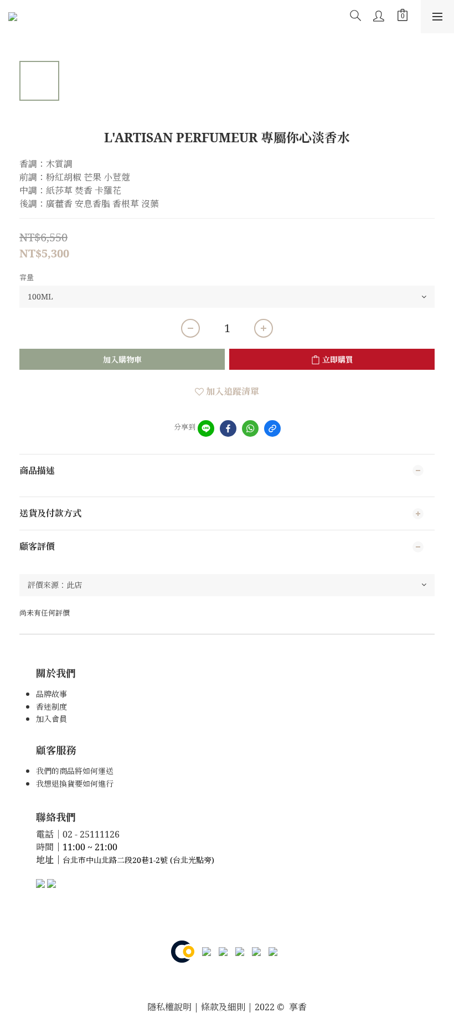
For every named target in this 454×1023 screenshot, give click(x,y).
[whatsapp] (250, 428)
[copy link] (272, 428)
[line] (206, 428)
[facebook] (228, 428)
